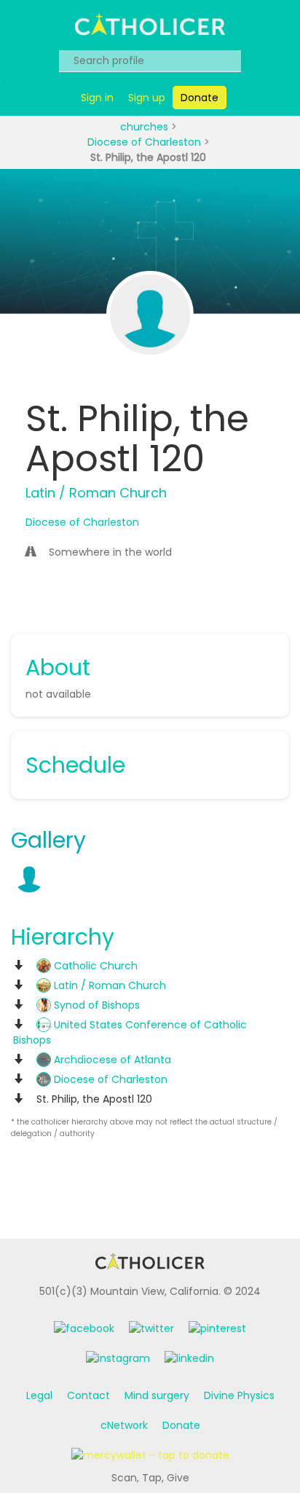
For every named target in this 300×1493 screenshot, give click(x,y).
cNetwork (124, 1425)
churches (145, 126)
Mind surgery (157, 1395)
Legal (39, 1395)
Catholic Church (94, 965)
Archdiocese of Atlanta (111, 1059)
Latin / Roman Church (108, 985)
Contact (88, 1395)
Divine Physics (239, 1395)
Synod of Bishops (95, 1005)
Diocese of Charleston (145, 142)
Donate (181, 1425)
